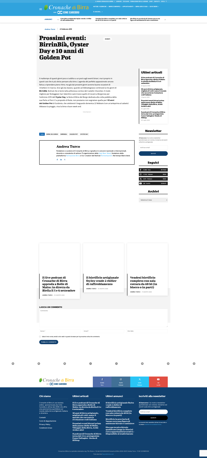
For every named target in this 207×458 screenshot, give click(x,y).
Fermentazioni (106, 155)
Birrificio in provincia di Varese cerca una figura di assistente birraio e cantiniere (145, 19)
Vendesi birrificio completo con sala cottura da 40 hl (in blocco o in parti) (111, 19)
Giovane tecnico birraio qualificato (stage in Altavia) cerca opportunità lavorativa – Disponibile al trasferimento (120, 430)
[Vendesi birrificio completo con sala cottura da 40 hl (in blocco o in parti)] (147, 258)
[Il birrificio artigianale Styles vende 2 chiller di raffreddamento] (103, 258)
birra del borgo (52, 134)
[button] (164, 1)
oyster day (84, 134)
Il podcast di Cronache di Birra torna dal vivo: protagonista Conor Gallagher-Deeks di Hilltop (153, 115)
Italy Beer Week (105, 153)
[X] (65, 159)
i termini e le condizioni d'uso (153, 424)
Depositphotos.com (108, 454)
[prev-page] (58, 19)
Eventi (107, 39)
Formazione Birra (73, 155)
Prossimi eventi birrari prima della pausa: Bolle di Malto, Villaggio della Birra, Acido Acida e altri (152, 103)
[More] (112, 71)
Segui (164, 174)
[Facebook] (57, 159)
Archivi (153, 192)
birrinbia (64, 134)
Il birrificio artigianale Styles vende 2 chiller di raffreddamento (75, 19)
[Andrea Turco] (41, 29)
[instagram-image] (13, 364)
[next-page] (165, 19)
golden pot (74, 134)
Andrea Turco (50, 29)
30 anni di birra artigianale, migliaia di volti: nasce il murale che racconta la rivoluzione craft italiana (153, 92)
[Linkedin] (61, 159)
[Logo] (66, 9)
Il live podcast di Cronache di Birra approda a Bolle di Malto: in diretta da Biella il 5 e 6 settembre (153, 80)
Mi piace (163, 170)
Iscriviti (153, 153)
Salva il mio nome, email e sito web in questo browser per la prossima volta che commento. (71, 337)
